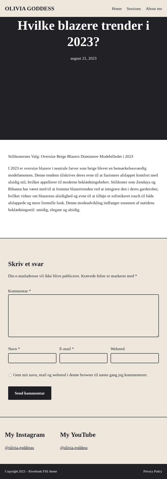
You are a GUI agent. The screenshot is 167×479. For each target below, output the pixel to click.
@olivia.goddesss (19, 447)
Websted (118, 348)
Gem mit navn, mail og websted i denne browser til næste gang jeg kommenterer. (80, 375)
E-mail (66, 348)
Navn (14, 348)
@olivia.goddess (74, 447)
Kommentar (19, 291)
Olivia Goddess (29, 8)
